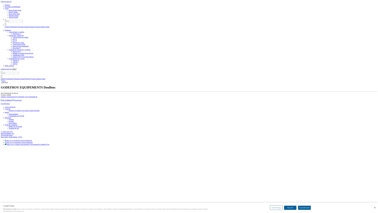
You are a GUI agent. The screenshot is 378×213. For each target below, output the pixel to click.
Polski (47, 27)
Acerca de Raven (10, 107)
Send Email (18, 100)
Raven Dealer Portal (15, 10)
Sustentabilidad (13, 114)
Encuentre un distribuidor (12, 7)
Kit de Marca (13, 123)
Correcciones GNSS (19, 44)
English (7, 27)
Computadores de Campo (17, 58)
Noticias (7, 5)
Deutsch (32, 27)
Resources (8, 118)
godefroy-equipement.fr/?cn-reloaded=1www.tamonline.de (19, 97)
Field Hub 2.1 (17, 34)
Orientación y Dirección (16, 35)
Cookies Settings (276, 207)
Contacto (7, 109)
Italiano (42, 27)
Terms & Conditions (11, 125)
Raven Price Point (14, 14)
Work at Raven (9, 66)
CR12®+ (15, 62)
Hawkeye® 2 (17, 51)
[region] (189, 208)
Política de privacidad (15, 126)
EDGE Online (13, 12)
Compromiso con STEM (16, 116)
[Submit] (5, 23)
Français (37, 27)
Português (20, 27)
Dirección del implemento (21, 46)
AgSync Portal (13, 17)
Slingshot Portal (14, 15)
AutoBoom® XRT (18, 55)
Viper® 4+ (16, 60)
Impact (7, 112)
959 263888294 (7, 100)
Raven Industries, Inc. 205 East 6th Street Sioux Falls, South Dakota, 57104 (11, 135)
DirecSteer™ (17, 48)
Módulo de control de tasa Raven (23, 53)
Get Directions (5, 104)
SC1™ (15, 41)
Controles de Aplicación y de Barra (20, 50)
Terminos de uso (14, 128)
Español (26, 27)
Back (3, 81)
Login (6, 8)
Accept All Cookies (304, 207)
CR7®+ (15, 64)
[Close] (375, 208)
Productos (8, 30)
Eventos (11, 121)
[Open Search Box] (5, 19)
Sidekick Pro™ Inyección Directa (23, 57)
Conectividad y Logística (16, 32)
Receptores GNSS (18, 42)
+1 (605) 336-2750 (7, 132)
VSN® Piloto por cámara (20, 37)
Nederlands (13, 27)
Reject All (290, 207)
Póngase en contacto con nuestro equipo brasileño (24, 110)
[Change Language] (5, 25)
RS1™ (15, 39)
